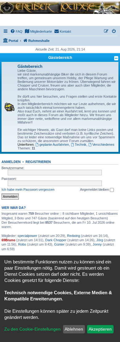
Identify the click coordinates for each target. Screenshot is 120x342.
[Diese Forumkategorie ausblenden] (116, 58)
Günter (59, 244)
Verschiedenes (103, 144)
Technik (80, 144)
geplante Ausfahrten (54, 144)
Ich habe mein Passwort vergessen (28, 189)
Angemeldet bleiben (95, 189)
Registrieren (38, 162)
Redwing (73, 236)
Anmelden (11, 162)
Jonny (97, 244)
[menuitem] (16, 31)
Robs (22, 244)
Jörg (99, 240)
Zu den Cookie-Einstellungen (32, 329)
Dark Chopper (55, 240)
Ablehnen (74, 329)
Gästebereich (60, 57)
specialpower (27, 236)
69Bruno (8, 240)
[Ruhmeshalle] (60, 7)
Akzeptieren (100, 329)
